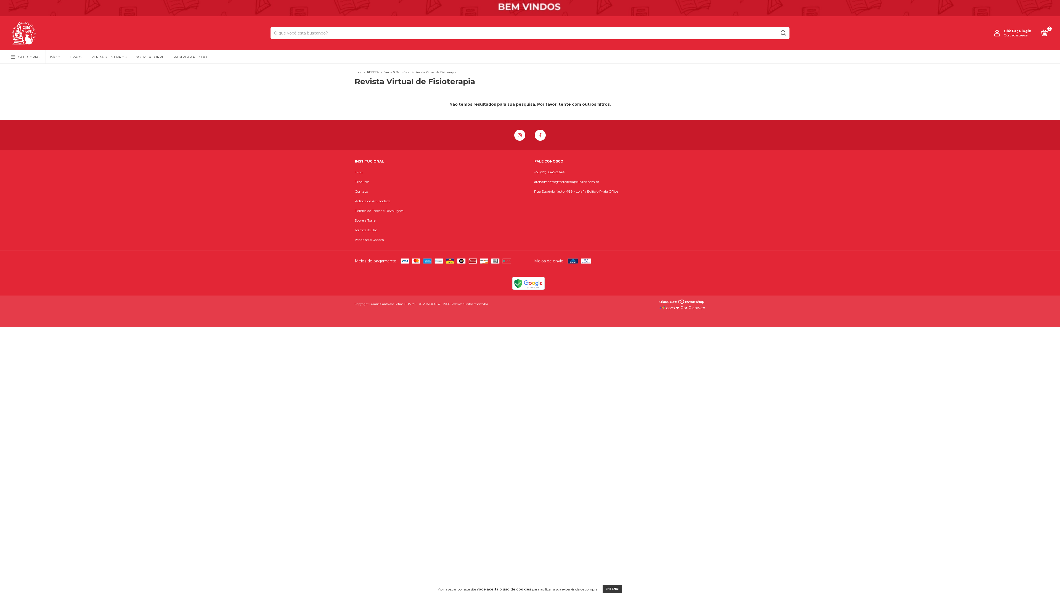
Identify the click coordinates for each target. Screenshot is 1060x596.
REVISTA (373, 72)
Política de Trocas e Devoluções (379, 211)
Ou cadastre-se (1015, 35)
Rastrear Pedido (190, 57)
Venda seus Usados (369, 240)
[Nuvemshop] (682, 302)
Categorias (29, 57)
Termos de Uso (366, 230)
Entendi (612, 589)
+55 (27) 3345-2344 (549, 172)
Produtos (362, 182)
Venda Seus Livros (109, 57)
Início (55, 57)
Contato (361, 191)
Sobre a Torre (150, 57)
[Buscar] (783, 33)
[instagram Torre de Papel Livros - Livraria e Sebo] (519, 135)
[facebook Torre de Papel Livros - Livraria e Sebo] (540, 135)
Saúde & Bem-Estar (397, 72)
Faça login (1021, 31)
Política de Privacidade (372, 201)
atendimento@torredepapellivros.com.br (566, 182)
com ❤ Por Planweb (685, 307)
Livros (76, 57)
